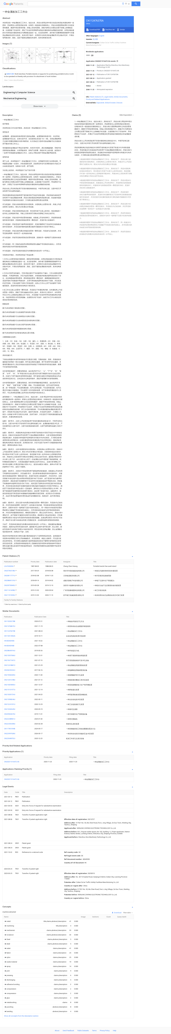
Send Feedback (68, 1030)
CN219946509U (9, 675)
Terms (94, 1030)
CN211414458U (10, 590)
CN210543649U (9, 709)
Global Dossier (110, 103)
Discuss (119, 103)
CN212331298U (9, 680)
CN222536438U (9, 724)
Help (114, 1030)
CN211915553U (10, 595)
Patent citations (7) (96, 97)
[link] (39, 75)
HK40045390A (9, 641)
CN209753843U (10, 585)
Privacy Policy (105, 1030)
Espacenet (100, 103)
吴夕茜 (95, 39)
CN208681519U (10, 580)
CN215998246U (9, 699)
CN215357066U (9, 655)
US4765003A (9, 566)
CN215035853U (9, 685)
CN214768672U (9, 626)
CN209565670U (9, 714)
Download (117, 913)
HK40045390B (9, 646)
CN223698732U (9, 738)
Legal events (108, 97)
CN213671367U (9, 660)
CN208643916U (9, 650)
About (57, 1030)
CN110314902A (9, 636)
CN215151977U (9, 690)
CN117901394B (9, 729)
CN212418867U (9, 665)
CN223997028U (9, 733)
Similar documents (120, 97)
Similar (122, 30)
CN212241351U (9, 704)
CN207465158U (10, 571)
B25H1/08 (10, 74)
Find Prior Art (110, 30)
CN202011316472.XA (11, 762)
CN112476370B (9, 631)
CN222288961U (9, 719)
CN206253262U (9, 670)
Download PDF (94, 30)
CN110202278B (9, 621)
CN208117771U (10, 576)
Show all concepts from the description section (21, 1016)
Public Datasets (83, 1030)
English (101, 36)
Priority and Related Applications (98, 99)
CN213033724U (9, 694)
